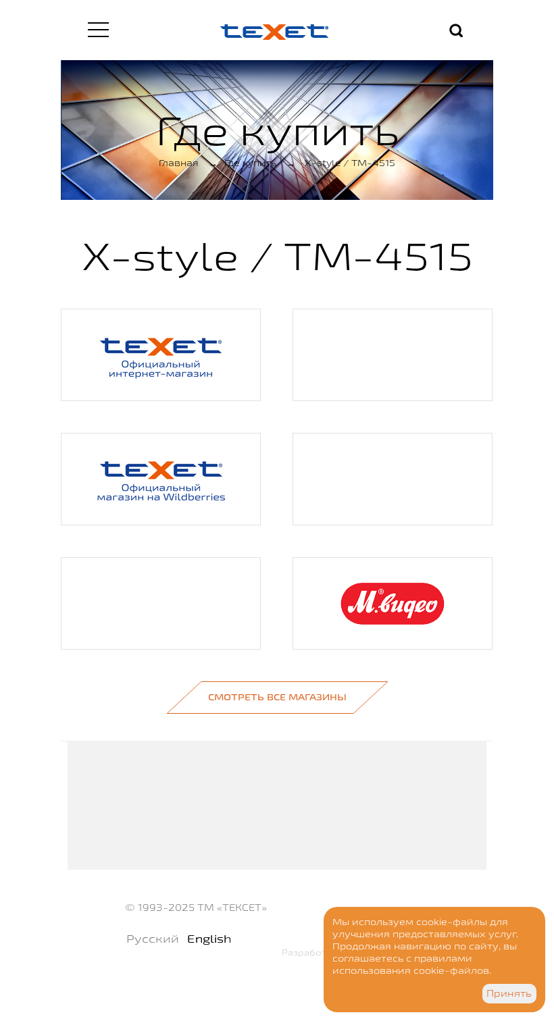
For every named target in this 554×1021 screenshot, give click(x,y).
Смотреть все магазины (277, 696)
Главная (179, 162)
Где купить (250, 162)
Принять (509, 993)
